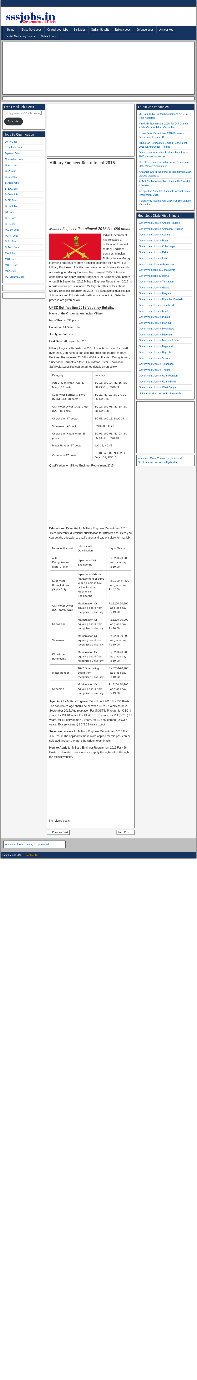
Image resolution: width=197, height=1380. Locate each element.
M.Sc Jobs (11, 241)
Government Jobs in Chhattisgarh (157, 246)
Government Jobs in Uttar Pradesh (158, 375)
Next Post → (125, 832)
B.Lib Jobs (11, 206)
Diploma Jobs (12, 153)
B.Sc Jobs (11, 177)
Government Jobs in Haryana (155, 293)
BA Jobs (9, 212)
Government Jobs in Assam (154, 234)
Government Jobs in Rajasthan (156, 352)
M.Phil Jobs (11, 235)
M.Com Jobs (12, 229)
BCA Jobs (10, 171)
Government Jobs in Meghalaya (156, 328)
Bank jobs (79, 29)
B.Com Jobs (12, 194)
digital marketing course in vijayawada (160, 393)
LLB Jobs (10, 224)
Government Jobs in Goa (153, 258)
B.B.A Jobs (11, 188)
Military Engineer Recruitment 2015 (82, 163)
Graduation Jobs (14, 159)
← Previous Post (58, 832)
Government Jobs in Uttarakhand (157, 381)
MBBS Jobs (11, 265)
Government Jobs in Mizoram (155, 334)
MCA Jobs (11, 271)
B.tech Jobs (11, 165)
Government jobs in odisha (154, 275)
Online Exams (49, 36)
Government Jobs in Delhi (153, 252)
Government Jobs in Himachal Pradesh (161, 299)
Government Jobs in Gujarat (154, 287)
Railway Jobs (123, 29)
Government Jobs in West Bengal (157, 387)
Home (10, 29)
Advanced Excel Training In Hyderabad (160, 458)
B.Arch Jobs (12, 182)
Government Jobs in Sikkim (154, 358)
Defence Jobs (145, 29)
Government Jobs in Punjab (154, 316)
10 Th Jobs (11, 141)
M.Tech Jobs (12, 247)
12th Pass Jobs (14, 147)
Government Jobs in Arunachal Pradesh (161, 228)
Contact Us (31, 855)
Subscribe (13, 121)
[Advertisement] (97, 68)
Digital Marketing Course (20, 36)
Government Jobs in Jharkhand (156, 305)
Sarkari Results (100, 29)
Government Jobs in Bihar (153, 240)
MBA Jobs (11, 259)
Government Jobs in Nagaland (156, 346)
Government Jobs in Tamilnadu (156, 281)
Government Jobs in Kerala (154, 311)
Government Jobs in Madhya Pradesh (160, 340)
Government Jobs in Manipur (155, 322)
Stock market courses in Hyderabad (158, 462)
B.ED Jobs (11, 200)
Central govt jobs (57, 29)
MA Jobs (10, 253)
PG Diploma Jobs (15, 276)
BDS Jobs (10, 218)
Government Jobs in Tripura (154, 369)
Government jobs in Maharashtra (157, 269)
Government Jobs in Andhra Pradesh (159, 222)
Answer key (166, 29)
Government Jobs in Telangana (156, 363)
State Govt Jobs (31, 29)
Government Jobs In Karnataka (156, 264)
